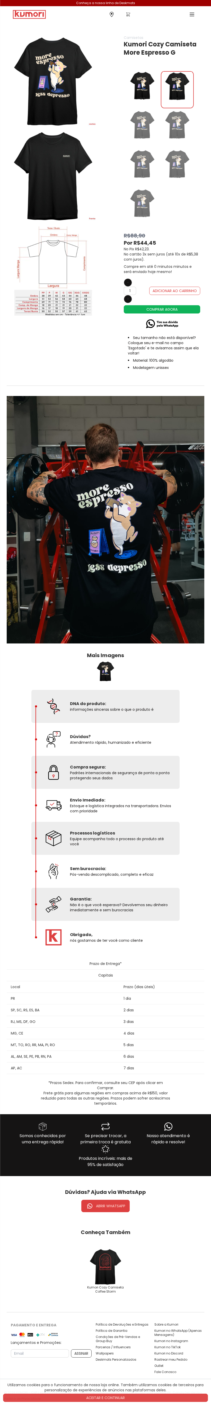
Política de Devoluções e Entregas (122, 1325)
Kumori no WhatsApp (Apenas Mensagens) (178, 1333)
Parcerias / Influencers (113, 1347)
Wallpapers (105, 1353)
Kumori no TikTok (167, 1347)
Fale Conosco (165, 1372)
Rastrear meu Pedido (170, 1360)
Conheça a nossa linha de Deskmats (105, 3)
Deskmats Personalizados (116, 1360)
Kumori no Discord (168, 1353)
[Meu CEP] (111, 14)
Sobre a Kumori (166, 1325)
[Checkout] (128, 16)
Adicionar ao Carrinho (175, 290)
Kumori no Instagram (171, 1341)
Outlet (158, 1366)
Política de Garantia (111, 1331)
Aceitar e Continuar (105, 1397)
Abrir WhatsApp (110, 1206)
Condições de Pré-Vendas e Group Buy (118, 1339)
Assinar (81, 1353)
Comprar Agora (162, 309)
